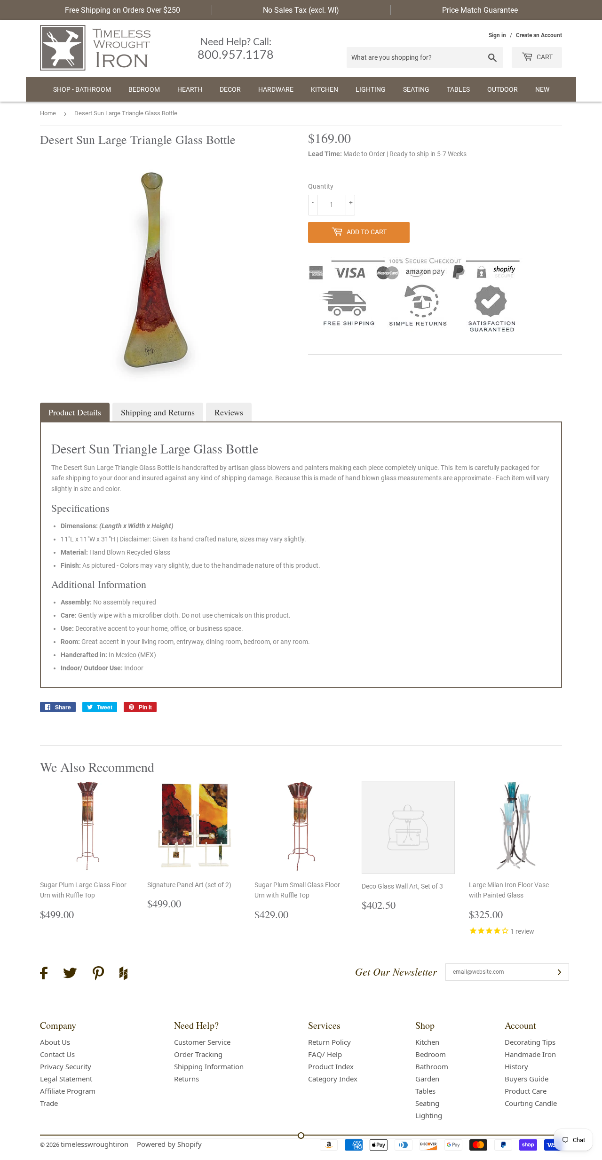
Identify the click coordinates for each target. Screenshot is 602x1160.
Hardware (275, 89)
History (516, 1066)
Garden (427, 1078)
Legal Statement (66, 1078)
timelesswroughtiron (94, 1144)
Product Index (331, 1066)
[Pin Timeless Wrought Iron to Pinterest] (98, 974)
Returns (186, 1078)
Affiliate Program (67, 1091)
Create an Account (539, 35)
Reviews (228, 412)
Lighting (371, 89)
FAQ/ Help (325, 1054)
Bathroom (431, 1066)
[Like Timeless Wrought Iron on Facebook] (44, 974)
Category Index (332, 1078)
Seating (416, 89)
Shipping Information (209, 1066)
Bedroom (144, 89)
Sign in (497, 35)
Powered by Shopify (169, 1144)
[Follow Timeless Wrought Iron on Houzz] (123, 974)
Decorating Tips (530, 1042)
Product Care (526, 1091)
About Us (55, 1042)
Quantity (320, 186)
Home (48, 113)
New (542, 89)
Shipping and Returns (158, 412)
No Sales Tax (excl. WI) (301, 10)
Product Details (74, 412)
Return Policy (329, 1042)
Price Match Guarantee (480, 10)
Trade (49, 1103)
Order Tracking (198, 1054)
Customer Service (202, 1042)
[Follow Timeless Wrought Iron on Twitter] (70, 974)
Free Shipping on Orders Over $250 (122, 10)
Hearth (189, 89)
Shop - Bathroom (82, 89)
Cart (544, 57)
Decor (230, 89)
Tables (458, 89)
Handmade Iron (530, 1054)
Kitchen (324, 89)
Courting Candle (531, 1103)
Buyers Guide (526, 1078)
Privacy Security (65, 1066)
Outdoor (502, 89)
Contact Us (57, 1054)
